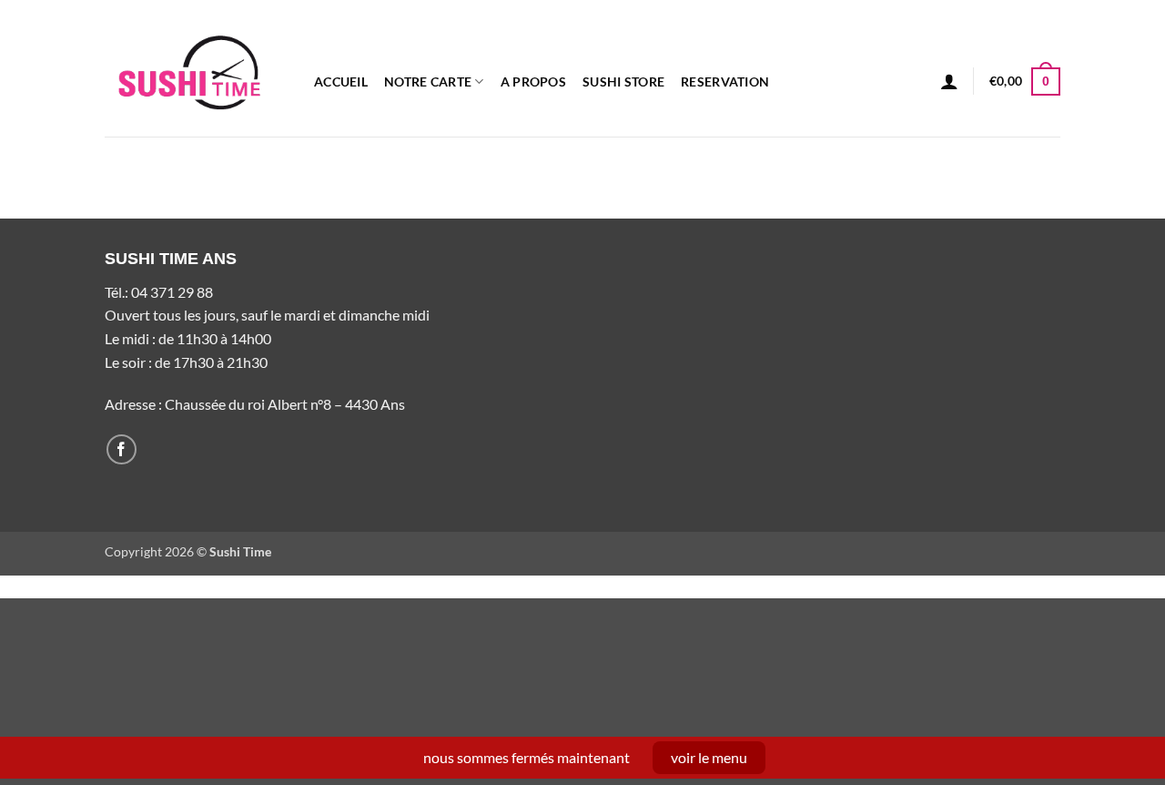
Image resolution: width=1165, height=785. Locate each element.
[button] (1024, 81)
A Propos (533, 81)
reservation (725, 81)
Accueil (341, 81)
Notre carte (427, 81)
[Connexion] (949, 81)
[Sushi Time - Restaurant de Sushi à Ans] (196, 68)
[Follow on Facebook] (121, 449)
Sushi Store (623, 81)
